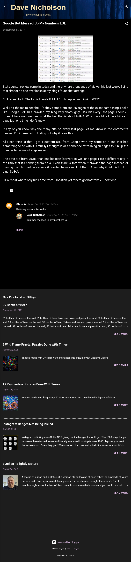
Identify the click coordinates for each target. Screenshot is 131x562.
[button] (126, 24)
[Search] (126, 7)
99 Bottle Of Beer (15, 305)
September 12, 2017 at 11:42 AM (43, 204)
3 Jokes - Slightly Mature (20, 464)
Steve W (21, 204)
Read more (120, 334)
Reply (19, 230)
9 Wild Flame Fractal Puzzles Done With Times (35, 344)
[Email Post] (12, 192)
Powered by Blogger (67, 542)
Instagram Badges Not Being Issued (28, 424)
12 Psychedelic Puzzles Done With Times (31, 384)
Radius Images (73, 549)
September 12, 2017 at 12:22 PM (62, 215)
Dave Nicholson (38, 7)
